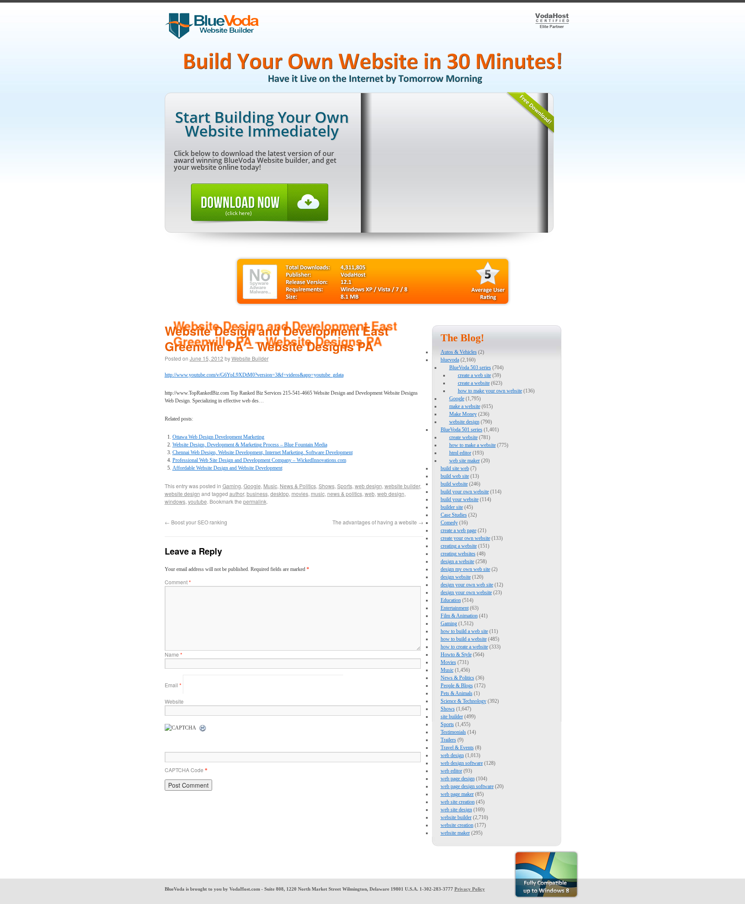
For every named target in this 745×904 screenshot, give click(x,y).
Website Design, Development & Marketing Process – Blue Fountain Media (249, 445)
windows (175, 501)
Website (174, 701)
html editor (460, 453)
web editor (451, 771)
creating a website (459, 546)
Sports (344, 485)
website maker (455, 833)
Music (270, 485)
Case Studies (454, 515)
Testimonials (453, 732)
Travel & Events (457, 748)
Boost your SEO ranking (196, 522)
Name (173, 654)
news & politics (344, 493)
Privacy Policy (469, 889)
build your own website (465, 492)
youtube (197, 501)
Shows (327, 485)
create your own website (465, 538)
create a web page (458, 530)
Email (173, 685)
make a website (464, 406)
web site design (456, 810)
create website (463, 437)
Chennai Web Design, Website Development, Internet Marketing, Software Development (262, 452)
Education (451, 600)
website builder (402, 485)
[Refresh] (203, 729)
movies (299, 493)
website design (182, 493)
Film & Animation (459, 616)
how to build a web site (464, 631)
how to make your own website (490, 391)
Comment (178, 582)
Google (252, 485)
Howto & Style (456, 655)
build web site (455, 476)
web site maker (464, 461)
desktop (279, 493)
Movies (448, 662)
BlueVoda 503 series (470, 368)
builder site (452, 507)
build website (454, 484)
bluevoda (450, 360)
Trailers (448, 740)
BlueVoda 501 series (461, 430)
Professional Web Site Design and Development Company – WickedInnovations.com (259, 460)
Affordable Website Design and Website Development (227, 468)
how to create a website (464, 647)
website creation (457, 825)
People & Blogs (457, 686)
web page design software (467, 786)
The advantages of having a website (377, 522)
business (257, 493)
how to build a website (464, 639)
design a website (457, 561)
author (236, 493)
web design (368, 485)
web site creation (458, 802)
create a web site (474, 375)
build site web (455, 468)
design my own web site (465, 569)
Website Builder (250, 358)
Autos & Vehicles (459, 352)
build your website (460, 499)
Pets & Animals (457, 693)
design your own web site (467, 585)
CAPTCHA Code (184, 769)
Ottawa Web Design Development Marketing (218, 437)
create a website (474, 383)
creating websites (458, 554)
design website (456, 577)
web (370, 493)
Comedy (449, 523)
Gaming (231, 485)
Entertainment (455, 608)
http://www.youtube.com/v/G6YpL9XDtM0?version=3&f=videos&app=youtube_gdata (254, 375)
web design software (462, 763)
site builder (452, 717)
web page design (458, 779)
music (318, 493)
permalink (254, 501)
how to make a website (472, 445)
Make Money (463, 414)
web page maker (457, 794)
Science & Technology (463, 701)
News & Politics (298, 485)
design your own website (466, 592)
